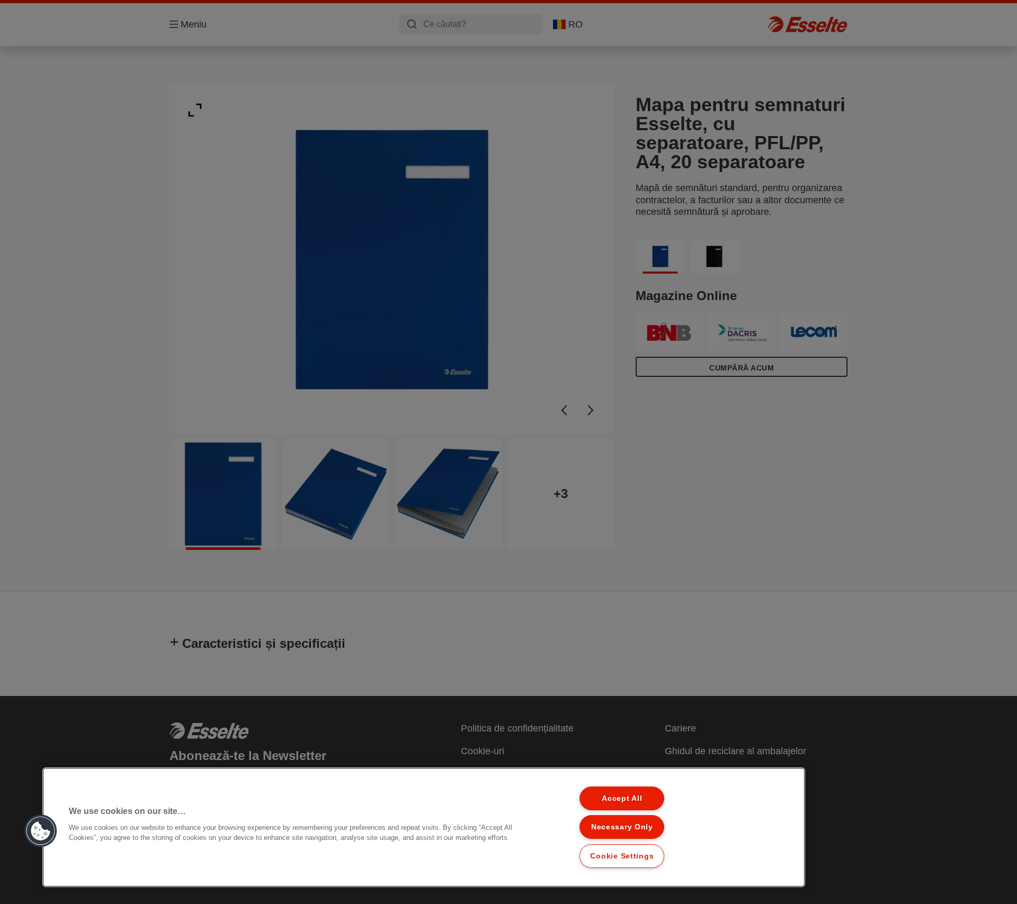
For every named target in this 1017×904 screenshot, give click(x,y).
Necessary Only (622, 826)
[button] (41, 831)
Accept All (622, 798)
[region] (423, 827)
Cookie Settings (622, 856)
